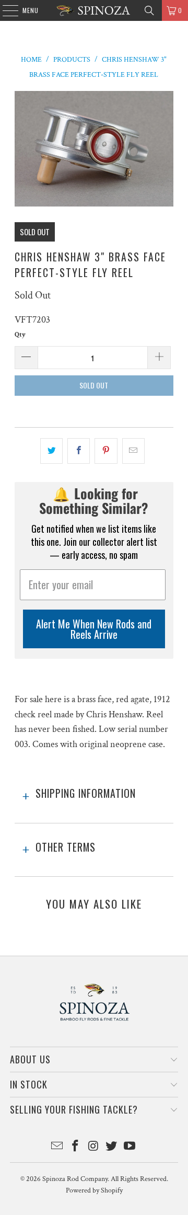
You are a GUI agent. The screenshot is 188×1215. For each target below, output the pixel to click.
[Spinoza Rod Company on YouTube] (130, 1147)
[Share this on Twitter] (51, 451)
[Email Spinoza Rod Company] (57, 1147)
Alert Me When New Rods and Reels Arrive (93, 629)
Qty (20, 334)
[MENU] (5, 10)
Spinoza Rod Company (75, 1179)
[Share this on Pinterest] (106, 451)
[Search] (149, 10)
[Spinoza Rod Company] (94, 10)
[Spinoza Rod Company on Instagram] (93, 1147)
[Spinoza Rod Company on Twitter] (112, 1147)
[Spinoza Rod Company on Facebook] (75, 1147)
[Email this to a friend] (133, 451)
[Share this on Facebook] (78, 451)
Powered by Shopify (94, 1190)
